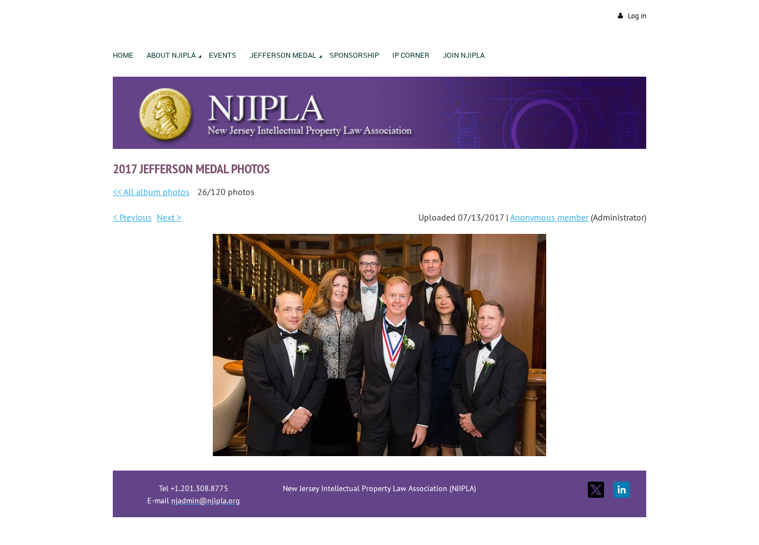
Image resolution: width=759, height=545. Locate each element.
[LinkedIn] (621, 490)
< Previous (132, 217)
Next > (169, 217)
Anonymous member (549, 217)
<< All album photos (151, 191)
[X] (596, 490)
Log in (637, 16)
